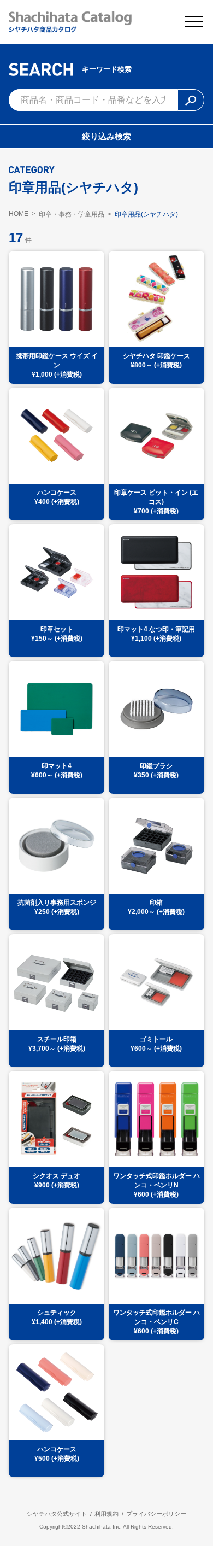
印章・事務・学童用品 (71, 214)
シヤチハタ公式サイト (57, 1513)
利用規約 (106, 1513)
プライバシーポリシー (156, 1513)
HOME (18, 214)
